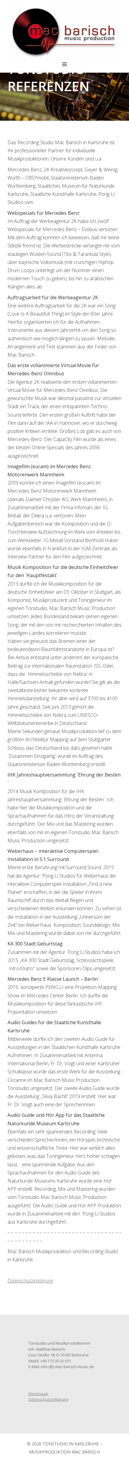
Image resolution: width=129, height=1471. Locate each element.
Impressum (38, 1393)
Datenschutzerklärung (48, 1399)
